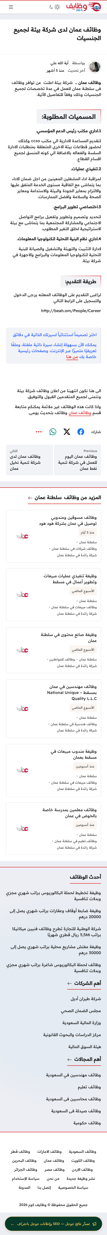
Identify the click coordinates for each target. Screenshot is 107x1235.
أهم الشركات (87, 983)
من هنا (72, 356)
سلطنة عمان (48, 497)
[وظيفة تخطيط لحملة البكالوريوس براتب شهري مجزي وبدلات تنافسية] (53, 896)
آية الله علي (59, 63)
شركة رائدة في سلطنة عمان (77, 555)
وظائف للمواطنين (62, 659)
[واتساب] (53, 432)
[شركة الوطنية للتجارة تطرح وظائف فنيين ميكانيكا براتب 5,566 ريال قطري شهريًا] (53, 932)
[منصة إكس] (67, 432)
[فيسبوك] (81, 432)
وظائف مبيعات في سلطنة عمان (74, 607)
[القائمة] (11, 7)
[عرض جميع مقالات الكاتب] (95, 67)
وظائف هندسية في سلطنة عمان (74, 724)
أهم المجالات (87, 1059)
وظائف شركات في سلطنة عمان (74, 549)
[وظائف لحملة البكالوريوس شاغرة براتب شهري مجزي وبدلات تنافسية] (53, 968)
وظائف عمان (80, 412)
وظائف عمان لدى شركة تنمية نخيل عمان (25, 462)
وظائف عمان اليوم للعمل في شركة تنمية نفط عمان (77, 462)
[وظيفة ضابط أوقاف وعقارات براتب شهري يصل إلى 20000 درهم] (53, 914)
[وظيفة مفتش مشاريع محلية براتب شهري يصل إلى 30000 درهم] (53, 950)
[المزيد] (39, 432)
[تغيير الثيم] (54, 7)
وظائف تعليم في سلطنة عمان (75, 841)
